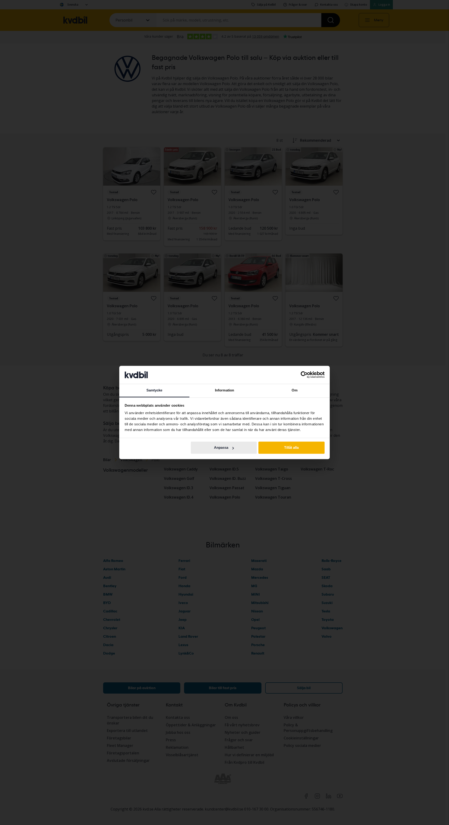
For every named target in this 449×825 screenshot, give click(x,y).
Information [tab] (224, 390)
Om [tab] (294, 390)
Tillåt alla (291, 448)
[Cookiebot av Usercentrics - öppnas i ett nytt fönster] (304, 374)
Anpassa (221, 448)
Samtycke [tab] (154, 390)
